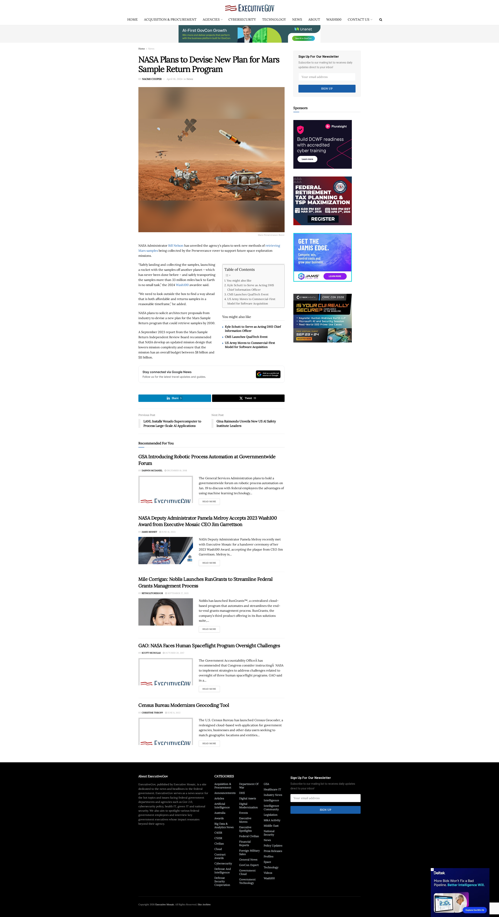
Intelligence (271, 800)
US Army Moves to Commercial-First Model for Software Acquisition (251, 301)
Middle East (271, 825)
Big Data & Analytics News (224, 825)
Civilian (219, 843)
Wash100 (334, 19)
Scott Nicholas (151, 652)
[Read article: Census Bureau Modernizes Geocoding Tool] (165, 731)
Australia (219, 813)
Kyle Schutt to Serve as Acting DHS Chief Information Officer (250, 287)
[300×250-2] (322, 200)
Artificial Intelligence (222, 805)
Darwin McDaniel (152, 470)
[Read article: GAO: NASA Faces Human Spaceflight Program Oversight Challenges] (165, 671)
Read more (211, 501)
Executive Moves (245, 819)
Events (243, 813)
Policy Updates (273, 845)
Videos (268, 873)
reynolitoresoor (152, 593)
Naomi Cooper (152, 79)
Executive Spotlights (245, 828)
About (314, 19)
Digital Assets (247, 798)
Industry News (273, 795)
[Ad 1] (322, 257)
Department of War (248, 785)
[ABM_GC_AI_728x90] (249, 33)
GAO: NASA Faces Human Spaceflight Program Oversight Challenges (209, 646)
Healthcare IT (272, 789)
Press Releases (273, 851)
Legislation (271, 814)
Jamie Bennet (149, 531)
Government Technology (247, 881)
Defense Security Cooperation (222, 881)
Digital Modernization (248, 805)
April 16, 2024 (174, 79)
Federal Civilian (249, 836)
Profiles (268, 856)
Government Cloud (247, 872)
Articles (219, 798)
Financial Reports (245, 843)
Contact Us (358, 19)
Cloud (218, 849)
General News (248, 859)
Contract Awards (220, 856)
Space (267, 862)
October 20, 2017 (174, 652)
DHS (242, 793)
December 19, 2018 (176, 470)
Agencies (211, 19)
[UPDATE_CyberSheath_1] (322, 318)
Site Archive (204, 904)
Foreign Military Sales (249, 852)
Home (132, 19)
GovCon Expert (249, 865)
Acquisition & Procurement (170, 19)
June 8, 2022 (173, 712)
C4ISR (218, 832)
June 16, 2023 (168, 531)
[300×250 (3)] (322, 144)
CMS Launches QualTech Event (248, 294)
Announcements (224, 793)
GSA (266, 784)
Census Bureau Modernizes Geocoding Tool (183, 705)
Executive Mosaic (164, 904)
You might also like (239, 280)
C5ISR (218, 838)
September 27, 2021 (177, 593)
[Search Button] (380, 19)
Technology (274, 19)
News (297, 19)
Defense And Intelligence (222, 870)
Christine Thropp (152, 712)
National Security (269, 832)
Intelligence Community (271, 807)
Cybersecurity (242, 19)
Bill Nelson (175, 245)
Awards (219, 818)
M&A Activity (272, 820)
